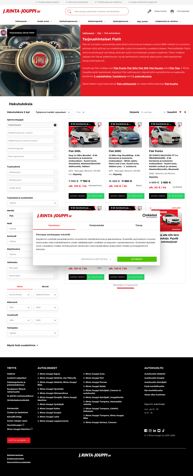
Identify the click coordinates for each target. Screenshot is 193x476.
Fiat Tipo (174, 68)
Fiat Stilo (132, 68)
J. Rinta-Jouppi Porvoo (95, 382)
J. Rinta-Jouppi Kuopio (49, 412)
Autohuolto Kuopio (154, 378)
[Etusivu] (22, 11)
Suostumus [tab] (54, 225)
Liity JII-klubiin (17, 440)
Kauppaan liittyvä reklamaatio (16, 390)
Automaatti (14, 275)
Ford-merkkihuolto (154, 386)
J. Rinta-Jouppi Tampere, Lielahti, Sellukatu (100, 410)
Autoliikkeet (47, 368)
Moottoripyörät (15, 148)
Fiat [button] (82, 112)
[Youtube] (159, 430)
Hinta (20, 286)
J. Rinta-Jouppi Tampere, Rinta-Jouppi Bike (103, 417)
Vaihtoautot (88, 33)
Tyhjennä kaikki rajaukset (55, 112)
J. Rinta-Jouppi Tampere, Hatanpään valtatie (102, 403)
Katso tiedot (77, 196)
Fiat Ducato (156, 68)
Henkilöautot (14, 125)
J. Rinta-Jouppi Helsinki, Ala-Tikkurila (57, 378)
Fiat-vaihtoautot (126, 83)
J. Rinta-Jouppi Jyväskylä (51, 404)
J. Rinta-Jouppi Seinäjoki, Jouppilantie (103, 397)
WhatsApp (97, 196)
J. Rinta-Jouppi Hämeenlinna (53, 393)
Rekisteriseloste (15, 455)
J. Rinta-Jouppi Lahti (48, 416)
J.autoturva (119, 76)
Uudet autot (15, 188)
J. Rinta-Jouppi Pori (93, 378)
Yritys (11, 368)
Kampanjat (13, 408)
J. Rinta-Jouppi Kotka (49, 408)
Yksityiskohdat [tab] (96, 225)
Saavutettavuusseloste (19, 462)
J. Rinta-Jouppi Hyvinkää (50, 389)
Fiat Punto (120, 68)
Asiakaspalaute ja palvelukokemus (16, 383)
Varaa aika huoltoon (154, 394)
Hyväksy (137, 259)
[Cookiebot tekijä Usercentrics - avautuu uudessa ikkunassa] (144, 216)
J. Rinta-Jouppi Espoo (49, 374)
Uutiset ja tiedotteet (17, 412)
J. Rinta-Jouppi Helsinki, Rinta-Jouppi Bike (57, 383)
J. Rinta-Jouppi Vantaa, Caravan (100, 422)
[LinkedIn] (154, 430)
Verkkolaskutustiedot (18, 400)
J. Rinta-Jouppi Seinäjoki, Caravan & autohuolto (102, 391)
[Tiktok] (163, 430)
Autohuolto (153, 368)
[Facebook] (145, 430)
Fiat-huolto (171, 83)
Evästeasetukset (15, 458)
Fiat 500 (143, 68)
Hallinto (11, 374)
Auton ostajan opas (17, 421)
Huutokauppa (14, 425)
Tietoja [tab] (138, 225)
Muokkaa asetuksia (94, 259)
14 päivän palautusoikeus (20, 396)
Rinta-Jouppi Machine (19, 429)
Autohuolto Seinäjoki (155, 382)
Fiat (99, 33)
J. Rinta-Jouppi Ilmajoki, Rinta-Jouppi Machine (57, 398)
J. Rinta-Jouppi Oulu (94, 374)
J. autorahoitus (102, 76)
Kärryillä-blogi (14, 416)
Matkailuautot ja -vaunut (20, 132)
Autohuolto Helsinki (154, 374)
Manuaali (13, 268)
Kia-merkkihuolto (153, 390)
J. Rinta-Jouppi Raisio (94, 386)
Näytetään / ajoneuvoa (125, 285)
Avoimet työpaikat (16, 378)
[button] (22, 345)
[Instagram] (150, 430)
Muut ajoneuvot (16, 156)
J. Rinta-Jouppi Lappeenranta (53, 421)
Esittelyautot (15, 180)
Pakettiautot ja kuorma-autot (22, 140)
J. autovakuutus (142, 76)
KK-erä (45, 286)
